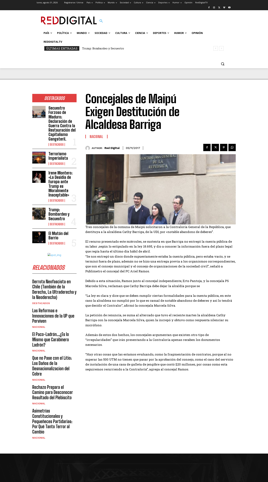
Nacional (38, 327)
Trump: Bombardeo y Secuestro (103, 48)
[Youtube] (229, 8)
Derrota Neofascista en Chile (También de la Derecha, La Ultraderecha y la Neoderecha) (54, 289)
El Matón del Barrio (58, 235)
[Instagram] (214, 8)
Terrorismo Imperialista (58, 156)
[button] (101, 21)
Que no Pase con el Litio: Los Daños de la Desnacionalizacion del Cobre (52, 365)
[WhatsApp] (232, 147)
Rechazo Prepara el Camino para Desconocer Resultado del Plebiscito (52, 392)
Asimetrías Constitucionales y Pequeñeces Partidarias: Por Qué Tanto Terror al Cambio (52, 421)
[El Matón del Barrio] (39, 237)
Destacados (57, 144)
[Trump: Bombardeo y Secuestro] (39, 214)
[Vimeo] (224, 8)
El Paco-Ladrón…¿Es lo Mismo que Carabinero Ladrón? (50, 339)
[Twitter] (219, 8)
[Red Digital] (88, 148)
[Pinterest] (223, 147)
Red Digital (112, 148)
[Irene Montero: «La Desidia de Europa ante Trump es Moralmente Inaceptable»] (39, 177)
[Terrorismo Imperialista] (39, 158)
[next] (221, 48)
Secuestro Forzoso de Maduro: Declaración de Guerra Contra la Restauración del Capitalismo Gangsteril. (62, 123)
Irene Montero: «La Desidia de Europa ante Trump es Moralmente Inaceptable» (60, 183)
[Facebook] (209, 8)
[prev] (215, 48)
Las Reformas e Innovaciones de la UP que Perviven (53, 316)
